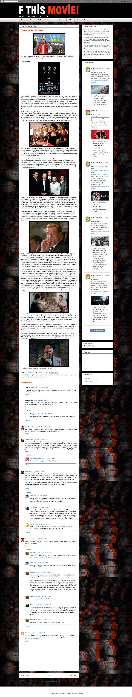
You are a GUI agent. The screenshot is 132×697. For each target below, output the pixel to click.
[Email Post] (46, 372)
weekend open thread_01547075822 (97, 30)
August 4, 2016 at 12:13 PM (44, 619)
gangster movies (54, 375)
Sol (31, 507)
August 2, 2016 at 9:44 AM (42, 427)
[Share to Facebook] (56, 373)
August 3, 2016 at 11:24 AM (40, 562)
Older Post (73, 675)
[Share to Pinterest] (57, 373)
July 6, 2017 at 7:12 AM (38, 632)
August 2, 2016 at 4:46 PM (47, 458)
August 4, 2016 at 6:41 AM (42, 524)
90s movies (36, 375)
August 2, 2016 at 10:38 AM (39, 439)
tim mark (28, 632)
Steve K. (27, 439)
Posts (88, 378)
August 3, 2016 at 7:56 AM (40, 539)
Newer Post (25, 675)
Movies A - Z (41, 20)
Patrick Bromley (88, 37)
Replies (29, 410)
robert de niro (43, 377)
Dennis (32, 524)
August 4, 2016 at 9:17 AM (43, 604)
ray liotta (36, 377)
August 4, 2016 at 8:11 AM (43, 596)
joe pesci (68, 375)
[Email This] (50, 373)
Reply (27, 394)
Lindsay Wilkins (35, 458)
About (31, 20)
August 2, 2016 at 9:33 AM (40, 400)
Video (70, 20)
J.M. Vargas (87, 45)
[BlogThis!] (52, 373)
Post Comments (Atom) (53, 681)
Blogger (80, 693)
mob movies (30, 377)
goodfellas (62, 375)
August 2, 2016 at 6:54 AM (40, 387)
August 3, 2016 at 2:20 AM (36, 471)
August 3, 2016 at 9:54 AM (43, 552)
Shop (78, 20)
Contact (61, 20)
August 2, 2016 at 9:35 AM (45, 414)
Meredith (33, 552)
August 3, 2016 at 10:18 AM (40, 507)
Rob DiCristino (29, 427)
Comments (89, 381)
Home (23, 20)
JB (31, 495)
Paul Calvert (29, 539)
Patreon (86, 20)
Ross (26, 471)
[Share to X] (54, 373)
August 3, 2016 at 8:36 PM (43, 572)
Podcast (52, 20)
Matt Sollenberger (89, 30)
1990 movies (28, 375)
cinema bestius (44, 375)
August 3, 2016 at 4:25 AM (39, 495)
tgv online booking (34, 638)
